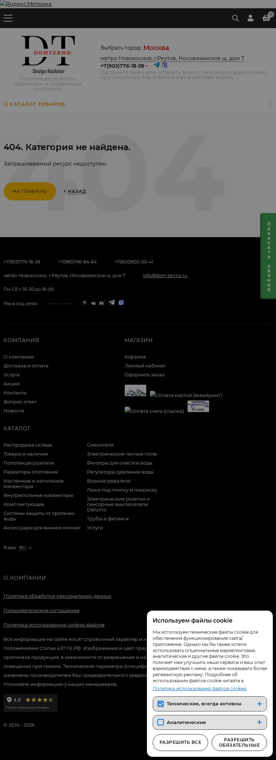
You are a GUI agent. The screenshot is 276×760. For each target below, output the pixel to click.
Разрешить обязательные (239, 742)
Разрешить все (180, 742)
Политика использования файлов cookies (200, 688)
